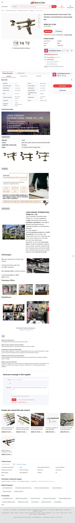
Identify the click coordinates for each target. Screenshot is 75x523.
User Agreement (46, 517)
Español (16, 512)
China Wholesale (36, 509)
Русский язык (33, 512)
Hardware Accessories (6, 470)
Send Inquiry (48, 31)
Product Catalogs (22, 464)
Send (14, 399)
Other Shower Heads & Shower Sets (23, 488)
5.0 (58, 75)
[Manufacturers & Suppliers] (37, 2)
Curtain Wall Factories (8, 498)
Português (21, 512)
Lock (20, 467)
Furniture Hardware (60, 467)
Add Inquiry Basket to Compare (22, 48)
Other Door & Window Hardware (41, 488)
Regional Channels (59, 509)
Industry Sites (51, 509)
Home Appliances (23, 472)
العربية (54, 512)
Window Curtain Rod (46, 502)
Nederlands (48, 512)
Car (56, 472)
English (11, 512)
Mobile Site (35, 511)
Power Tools (58, 470)
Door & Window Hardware (23, 10)
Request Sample (68, 34)
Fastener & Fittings (23, 470)
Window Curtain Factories (21, 498)
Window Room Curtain (23, 502)
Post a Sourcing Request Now (19, 402)
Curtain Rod (31, 10)
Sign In (45, 66)
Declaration (52, 517)
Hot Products (6, 509)
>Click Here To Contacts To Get (26, 329)
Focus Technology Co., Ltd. (28, 517)
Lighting (39, 472)
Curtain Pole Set (35, 502)
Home (2, 10)
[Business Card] (71, 79)
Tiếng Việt (35, 514)
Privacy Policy (59, 517)
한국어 (57, 512)
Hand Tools (40, 470)
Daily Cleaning (4, 472)
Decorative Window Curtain (9, 502)
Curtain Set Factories (35, 498)
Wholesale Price (44, 509)
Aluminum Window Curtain (65, 498)
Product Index (67, 509)
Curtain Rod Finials (7, 491)
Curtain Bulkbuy (57, 502)
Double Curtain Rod (39, 10)
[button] (45, 76)
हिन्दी (65, 512)
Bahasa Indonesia (42, 514)
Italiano (38, 512)
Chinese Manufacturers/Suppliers (24, 509)
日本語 (62, 512)
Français (27, 512)
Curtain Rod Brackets (57, 488)
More (2, 504)
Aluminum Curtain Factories (49, 498)
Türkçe (30, 514)
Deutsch (43, 512)
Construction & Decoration (10, 10)
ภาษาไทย (70, 512)
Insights (40, 511)
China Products (13, 509)
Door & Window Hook (7, 488)
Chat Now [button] (59, 31)
